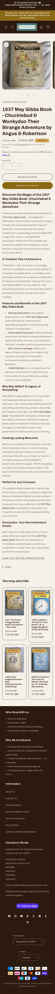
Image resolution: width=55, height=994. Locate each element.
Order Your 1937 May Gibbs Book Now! (23, 558)
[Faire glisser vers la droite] (34, 95)
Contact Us (11, 798)
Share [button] (8, 567)
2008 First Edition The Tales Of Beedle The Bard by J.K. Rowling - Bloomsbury (40, 682)
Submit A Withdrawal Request (21, 832)
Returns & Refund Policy (18, 812)
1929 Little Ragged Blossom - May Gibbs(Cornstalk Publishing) (14, 682)
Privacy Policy (12, 825)
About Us (10, 792)
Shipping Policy (13, 805)
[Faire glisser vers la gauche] (21, 95)
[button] (6, 27)
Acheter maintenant (27, 185)
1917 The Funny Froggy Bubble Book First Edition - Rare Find (14, 623)
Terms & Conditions (15, 818)
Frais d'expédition (21, 144)
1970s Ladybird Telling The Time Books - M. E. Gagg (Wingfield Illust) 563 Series (40, 625)
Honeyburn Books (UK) (20, 983)
